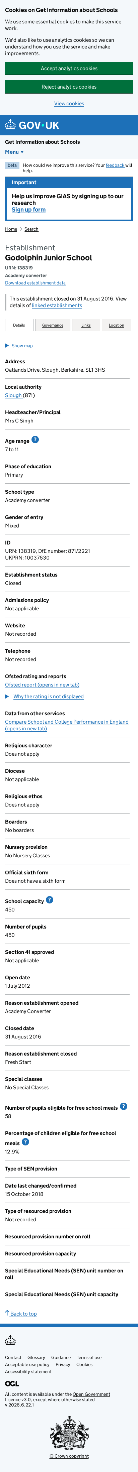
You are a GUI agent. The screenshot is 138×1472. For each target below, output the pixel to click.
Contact (13, 1357)
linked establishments (57, 305)
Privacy (63, 1364)
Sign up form (29, 209)
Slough (14, 395)
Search (31, 229)
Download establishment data (35, 283)
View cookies (69, 103)
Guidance (61, 1357)
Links (86, 325)
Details (19, 325)
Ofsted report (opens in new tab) (42, 685)
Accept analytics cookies (69, 68)
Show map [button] (22, 345)
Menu (12, 152)
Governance (52, 325)
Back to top (23, 1314)
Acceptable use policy (27, 1364)
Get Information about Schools (42, 142)
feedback (115, 165)
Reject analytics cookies (69, 87)
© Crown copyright (69, 1456)
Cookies (84, 1364)
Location (116, 325)
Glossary (36, 1357)
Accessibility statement (28, 1371)
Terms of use (89, 1357)
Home (11, 229)
